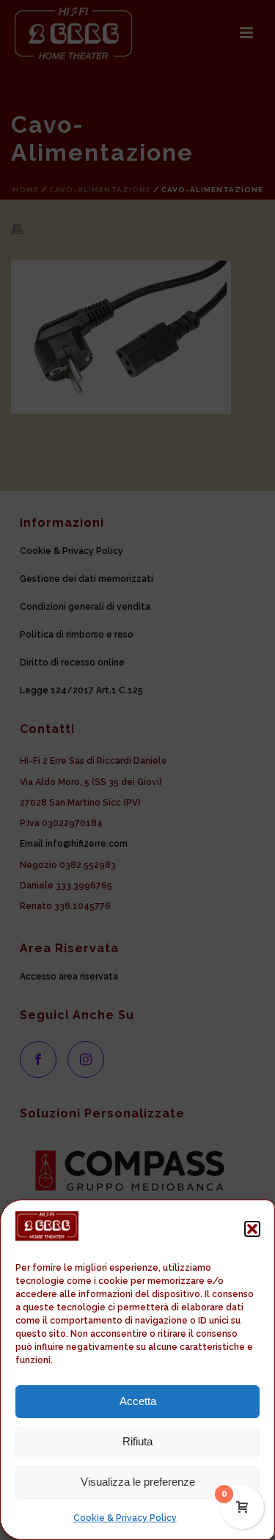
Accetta (138, 1401)
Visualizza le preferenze (138, 1481)
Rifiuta (137, 1441)
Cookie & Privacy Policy (125, 1518)
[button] (252, 1229)
